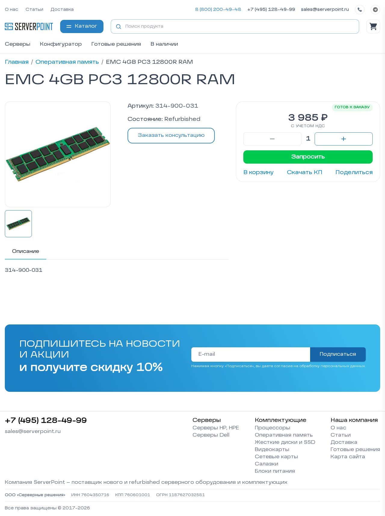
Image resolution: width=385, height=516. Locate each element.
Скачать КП (304, 172)
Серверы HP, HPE (215, 428)
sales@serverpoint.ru (325, 10)
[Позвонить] (360, 9)
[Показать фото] (18, 223)
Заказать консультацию (171, 135)
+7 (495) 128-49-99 (271, 10)
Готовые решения (116, 44)
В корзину (258, 172)
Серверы (17, 44)
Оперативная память (67, 62)
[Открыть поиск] (119, 26)
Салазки (266, 464)
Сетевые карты (276, 457)
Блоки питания (275, 471)
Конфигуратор (61, 44)
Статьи (34, 10)
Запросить (308, 157)
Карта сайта (348, 457)
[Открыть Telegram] (375, 9)
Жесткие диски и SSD (285, 442)
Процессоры (272, 428)
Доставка (62, 10)
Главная (17, 62)
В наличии (164, 44)
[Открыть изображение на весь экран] (58, 154)
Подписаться (338, 354)
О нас (11, 10)
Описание (25, 251)
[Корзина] (373, 26)
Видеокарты (272, 449)
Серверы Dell (210, 435)
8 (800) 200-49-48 (218, 10)
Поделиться (354, 172)
